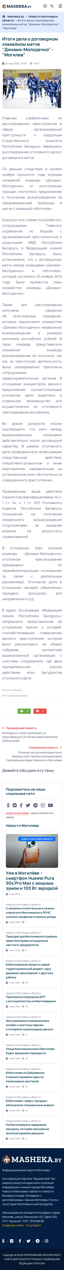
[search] (53, 6)
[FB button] (21, 805)
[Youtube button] (50, 805)
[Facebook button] (20, 1241)
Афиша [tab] (10, 817)
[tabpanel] (32, 981)
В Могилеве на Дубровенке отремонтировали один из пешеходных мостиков (25, 1077)
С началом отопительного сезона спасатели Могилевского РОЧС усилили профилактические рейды (31, 912)
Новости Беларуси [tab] (42, 813)
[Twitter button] (28, 805)
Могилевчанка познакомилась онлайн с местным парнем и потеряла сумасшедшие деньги (29, 1025)
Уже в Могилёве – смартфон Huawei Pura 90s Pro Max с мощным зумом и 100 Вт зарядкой (32, 880)
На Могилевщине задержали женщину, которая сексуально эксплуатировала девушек (27, 1129)
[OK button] (8, 805)
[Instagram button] (43, 805)
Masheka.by (15, 16)
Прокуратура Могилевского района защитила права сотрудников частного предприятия (31, 940)
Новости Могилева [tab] (17, 813)
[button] (60, 6)
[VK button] (15, 805)
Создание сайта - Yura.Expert (21, 1225)
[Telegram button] (35, 805)
